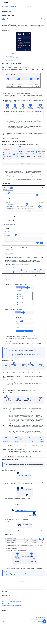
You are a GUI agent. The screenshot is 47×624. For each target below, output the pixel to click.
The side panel (9, 56)
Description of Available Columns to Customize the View (13, 599)
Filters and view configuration (12, 57)
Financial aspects (13, 6)
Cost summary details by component (12, 54)
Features (6, 6)
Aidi (3, 6)
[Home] (6, 2)
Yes (20, 583)
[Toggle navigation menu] (43, 2)
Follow (42, 18)
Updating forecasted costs (10, 60)
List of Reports (5, 596)
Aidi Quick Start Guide (6, 603)
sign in (6, 615)
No (26, 583)
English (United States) (39, 621)
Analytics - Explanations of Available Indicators (11, 605)
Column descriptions (10, 59)
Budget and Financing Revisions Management (11, 601)
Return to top (5, 591)
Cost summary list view (9, 53)
